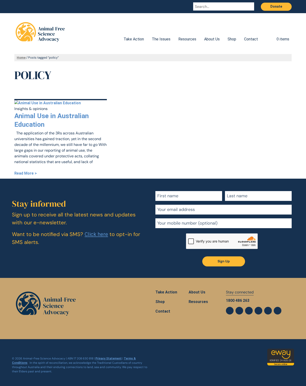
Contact (251, 39)
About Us (212, 39)
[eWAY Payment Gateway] (280, 351)
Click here (96, 234)
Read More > (25, 173)
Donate (276, 6)
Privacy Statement (108, 358)
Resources (187, 39)
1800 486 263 (237, 300)
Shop (232, 39)
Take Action (134, 39)
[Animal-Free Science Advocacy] (40, 30)
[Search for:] (219, 6)
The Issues (161, 39)
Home (21, 57)
